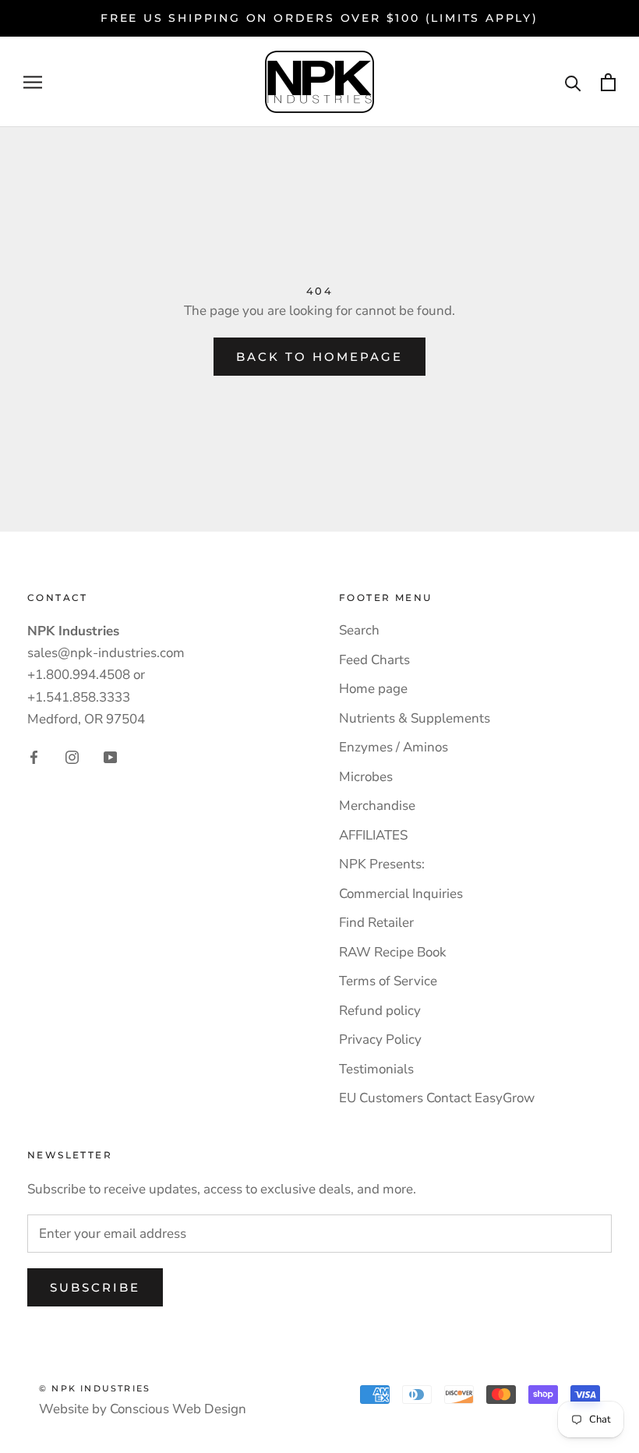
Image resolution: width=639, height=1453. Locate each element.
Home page (373, 689)
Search (359, 630)
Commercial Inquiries (401, 894)
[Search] (573, 82)
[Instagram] (72, 757)
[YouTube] (110, 757)
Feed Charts (374, 660)
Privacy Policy (380, 1039)
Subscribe (95, 1287)
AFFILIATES (373, 835)
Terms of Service (388, 981)
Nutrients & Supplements (414, 718)
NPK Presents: (382, 864)
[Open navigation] (32, 82)
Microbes (366, 777)
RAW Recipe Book (393, 952)
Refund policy (380, 1011)
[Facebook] (34, 757)
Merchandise (377, 806)
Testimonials (376, 1069)
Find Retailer (376, 923)
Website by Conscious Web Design (142, 1409)
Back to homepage (319, 356)
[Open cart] (608, 82)
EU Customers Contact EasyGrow (437, 1098)
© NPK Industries (94, 1388)
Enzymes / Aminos (393, 747)
